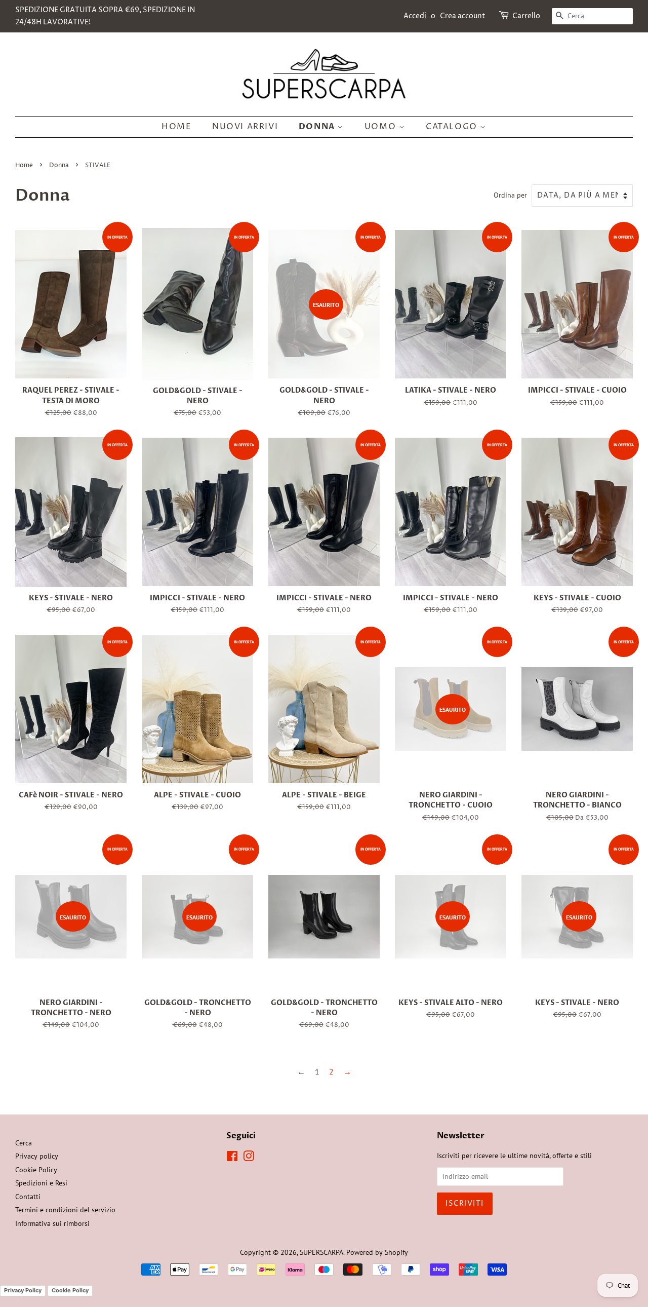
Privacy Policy (23, 1290)
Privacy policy (36, 1156)
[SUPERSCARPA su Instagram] (248, 1158)
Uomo (381, 126)
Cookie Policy (36, 1169)
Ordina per (510, 195)
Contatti (27, 1196)
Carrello (526, 16)
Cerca (23, 1142)
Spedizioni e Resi (41, 1182)
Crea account (462, 16)
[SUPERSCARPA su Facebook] (232, 1158)
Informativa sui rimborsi (52, 1223)
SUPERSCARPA (321, 1252)
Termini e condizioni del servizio (65, 1209)
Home (176, 126)
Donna (318, 126)
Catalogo (453, 126)
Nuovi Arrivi (245, 126)
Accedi (414, 16)
